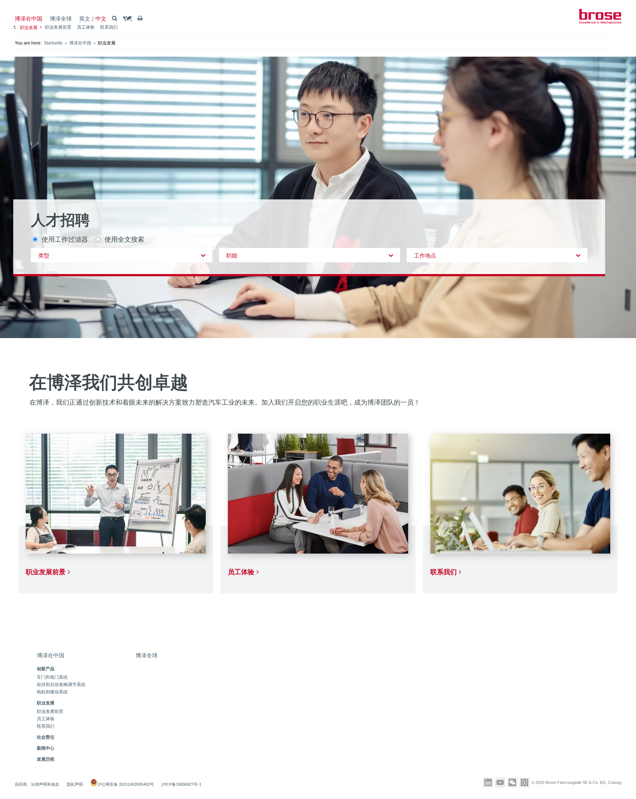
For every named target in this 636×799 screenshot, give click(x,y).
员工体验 (86, 27)
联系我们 (109, 27)
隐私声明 (75, 784)
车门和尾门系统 (52, 677)
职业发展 (29, 27)
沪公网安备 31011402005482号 (126, 784)
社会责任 (45, 737)
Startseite (53, 43)
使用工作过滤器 (65, 239)
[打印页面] (140, 18)
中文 (100, 18)
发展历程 (45, 759)
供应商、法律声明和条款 (37, 784)
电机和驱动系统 (52, 692)
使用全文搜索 (124, 239)
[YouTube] (500, 782)
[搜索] (114, 18)
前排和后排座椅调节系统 (61, 684)
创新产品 (45, 668)
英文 (84, 18)
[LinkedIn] (488, 782)
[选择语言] (127, 18)
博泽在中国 (28, 18)
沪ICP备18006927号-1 (181, 784)
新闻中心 (45, 748)
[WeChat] (512, 782)
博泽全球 (61, 18)
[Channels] (524, 782)
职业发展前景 (58, 27)
